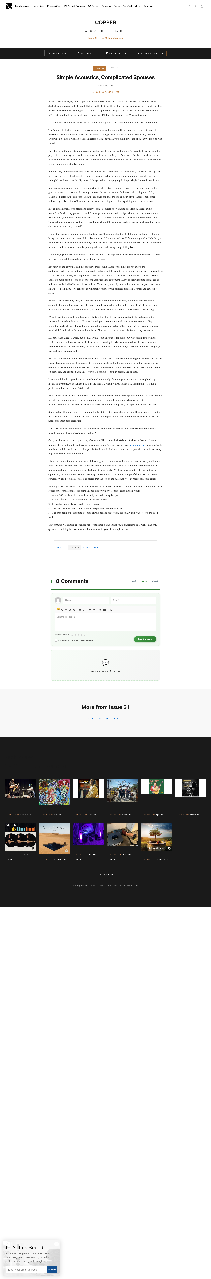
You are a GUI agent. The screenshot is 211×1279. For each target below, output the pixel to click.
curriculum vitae (137, 444)
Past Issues (115, 53)
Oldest (155, 581)
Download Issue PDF (152, 53)
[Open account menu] (196, 6)
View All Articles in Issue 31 (105, 719)
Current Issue (59, 53)
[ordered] (90, 610)
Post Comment (145, 639)
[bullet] (94, 610)
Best (134, 581)
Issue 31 (60, 547)
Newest (144, 581)
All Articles (88, 53)
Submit (52, 1269)
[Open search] (190, 6)
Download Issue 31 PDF (107, 92)
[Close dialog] (56, 1244)
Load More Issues (105, 875)
